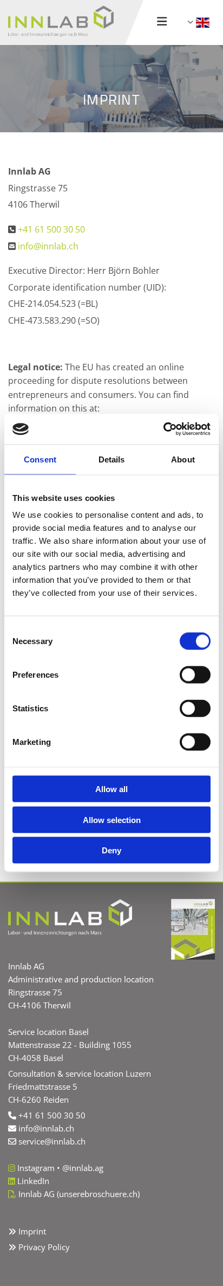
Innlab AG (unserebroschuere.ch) (79, 1193)
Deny (111, 850)
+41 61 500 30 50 (51, 229)
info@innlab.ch (48, 246)
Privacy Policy (44, 1247)
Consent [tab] (40, 459)
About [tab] (183, 459)
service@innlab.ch (52, 1141)
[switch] (195, 675)
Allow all (111, 789)
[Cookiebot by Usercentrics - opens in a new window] (163, 429)
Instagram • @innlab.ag (60, 1167)
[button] (161, 22)
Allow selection (112, 819)
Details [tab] (112, 459)
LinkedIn (33, 1180)
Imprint (32, 1231)
